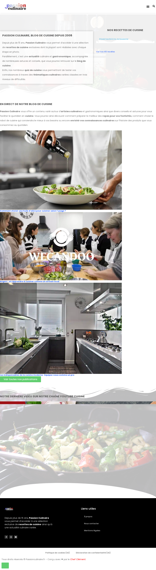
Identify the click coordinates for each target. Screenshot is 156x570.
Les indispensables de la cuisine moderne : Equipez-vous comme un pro (37, 375)
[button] (148, 6)
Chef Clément (78, 559)
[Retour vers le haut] (5, 565)
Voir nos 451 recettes (105, 51)
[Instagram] (11, 537)
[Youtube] (15, 537)
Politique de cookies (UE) (57, 552)
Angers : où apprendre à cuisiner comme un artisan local (29, 281)
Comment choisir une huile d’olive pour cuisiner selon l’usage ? (33, 211)
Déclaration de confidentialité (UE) (93, 552)
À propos (88, 516)
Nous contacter (91, 523)
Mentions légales (92, 530)
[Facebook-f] (6, 537)
